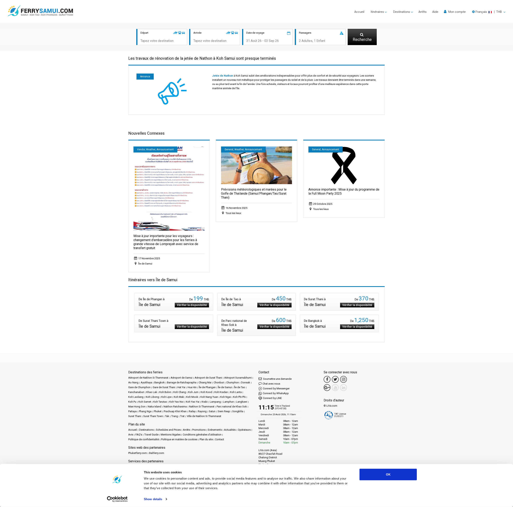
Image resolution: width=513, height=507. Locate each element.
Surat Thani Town (153, 416)
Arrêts (422, 12)
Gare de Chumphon (139, 387)
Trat (182, 416)
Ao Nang (133, 382)
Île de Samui (225, 387)
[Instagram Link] (343, 379)
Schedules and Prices (168, 429)
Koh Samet (144, 401)
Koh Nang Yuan (209, 396)
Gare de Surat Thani (164, 387)
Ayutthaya (146, 382)
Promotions (199, 429)
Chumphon (232, 382)
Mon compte (456, 12)
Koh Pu (132, 401)
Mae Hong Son (136, 406)
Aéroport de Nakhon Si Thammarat (148, 377)
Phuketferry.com (137, 452)
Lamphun (228, 401)
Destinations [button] (401, 12)
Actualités (230, 429)
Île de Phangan (207, 387)
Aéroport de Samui (181, 377)
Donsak (245, 382)
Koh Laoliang (135, 396)
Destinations (146, 429)
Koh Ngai (225, 396)
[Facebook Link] (327, 379)
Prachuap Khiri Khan (175, 411)
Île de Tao (239, 387)
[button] (488, 12)
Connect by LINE (272, 398)
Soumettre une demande (277, 378)
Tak (167, 416)
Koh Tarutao (160, 401)
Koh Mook (192, 396)
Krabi (205, 401)
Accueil (359, 12)
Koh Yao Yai (192, 401)
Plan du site (206, 439)
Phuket (158, 411)
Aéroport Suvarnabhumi (238, 377)
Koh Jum (193, 392)
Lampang (215, 401)
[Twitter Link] (335, 379)
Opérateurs (244, 429)
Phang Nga (145, 411)
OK (388, 474)
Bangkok (159, 382)
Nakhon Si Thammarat (201, 406)
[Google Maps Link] (327, 387)
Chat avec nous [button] (271, 383)
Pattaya (132, 411)
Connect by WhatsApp (276, 393)
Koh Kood (206, 392)
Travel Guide (151, 434)
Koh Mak (179, 396)
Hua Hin (192, 387)
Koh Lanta (236, 392)
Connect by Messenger (276, 388)
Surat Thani (134, 416)
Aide (435, 12)
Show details (153, 499)
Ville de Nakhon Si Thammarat (204, 416)
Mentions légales (171, 434)
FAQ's (138, 434)
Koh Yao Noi (176, 401)
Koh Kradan (221, 392)
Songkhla (237, 411)
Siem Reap (224, 411)
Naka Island (154, 406)
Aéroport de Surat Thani (208, 377)
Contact (219, 439)
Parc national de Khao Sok (232, 406)
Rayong (202, 411)
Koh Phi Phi (239, 396)
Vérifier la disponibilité (192, 305)
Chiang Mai (205, 382)
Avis (130, 434)
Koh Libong (152, 396)
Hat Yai (181, 387)
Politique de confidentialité (143, 439)
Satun (212, 411)
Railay (192, 411)
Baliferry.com (156, 452)
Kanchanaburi (136, 392)
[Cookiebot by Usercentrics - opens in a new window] (117, 499)
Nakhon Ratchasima (175, 406)
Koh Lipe (166, 396)
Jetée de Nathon (222, 75)
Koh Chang (179, 392)
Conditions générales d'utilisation (202, 434)
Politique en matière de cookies (179, 439)
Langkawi (241, 401)
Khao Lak (151, 392)
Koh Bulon (165, 392)
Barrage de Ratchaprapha (181, 382)
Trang (174, 416)
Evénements (215, 429)
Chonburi (219, 382)
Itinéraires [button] (377, 12)
